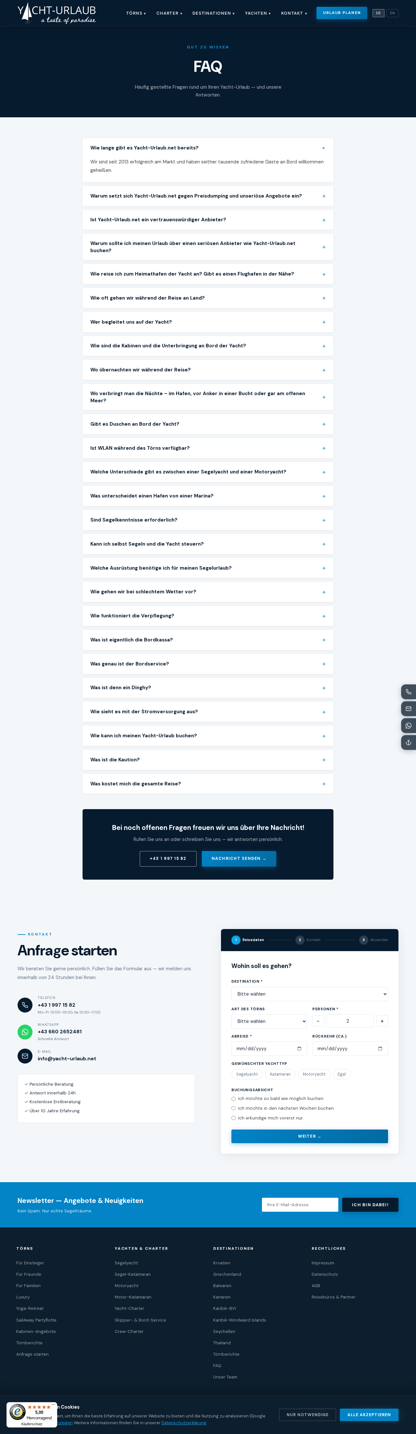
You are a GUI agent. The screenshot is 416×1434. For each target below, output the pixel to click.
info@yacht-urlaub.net (67, 1058)
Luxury (23, 1297)
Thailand (222, 1343)
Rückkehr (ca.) (329, 1036)
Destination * (247, 981)
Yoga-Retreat (30, 1308)
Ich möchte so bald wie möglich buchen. (281, 1098)
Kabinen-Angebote (36, 1331)
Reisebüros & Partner (334, 1297)
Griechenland (227, 1274)
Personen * (325, 1009)
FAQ (217, 1365)
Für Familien (28, 1285)
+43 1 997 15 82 (168, 858)
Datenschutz (325, 1274)
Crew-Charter (129, 1331)
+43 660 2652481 (60, 1031)
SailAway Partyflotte (36, 1320)
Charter (169, 13)
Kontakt (294, 13)
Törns (136, 13)
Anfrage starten (32, 1354)
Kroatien (221, 1263)
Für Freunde (28, 1274)
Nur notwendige (308, 1414)
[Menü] (53, 1406)
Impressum (323, 1263)
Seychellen (224, 1331)
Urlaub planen (342, 12)
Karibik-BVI (224, 1308)
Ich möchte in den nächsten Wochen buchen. (286, 1108)
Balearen (222, 1285)
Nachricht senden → (239, 858)
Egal (342, 1074)
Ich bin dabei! (370, 1205)
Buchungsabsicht (252, 1090)
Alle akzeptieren (369, 1414)
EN (392, 13)
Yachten (258, 13)
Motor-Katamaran (133, 1297)
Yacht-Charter (129, 1308)
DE (378, 13)
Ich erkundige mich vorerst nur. (271, 1118)
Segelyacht (247, 1074)
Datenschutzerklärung (184, 1423)
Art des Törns (248, 1009)
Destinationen (213, 13)
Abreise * (241, 1036)
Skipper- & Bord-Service (140, 1320)
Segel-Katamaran (133, 1274)
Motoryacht (314, 1074)
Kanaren (221, 1297)
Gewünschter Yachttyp (259, 1063)
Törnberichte (29, 1343)
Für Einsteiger (30, 1263)
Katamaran (280, 1074)
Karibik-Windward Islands (239, 1320)
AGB (316, 1285)
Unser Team (225, 1377)
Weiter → (310, 1136)
